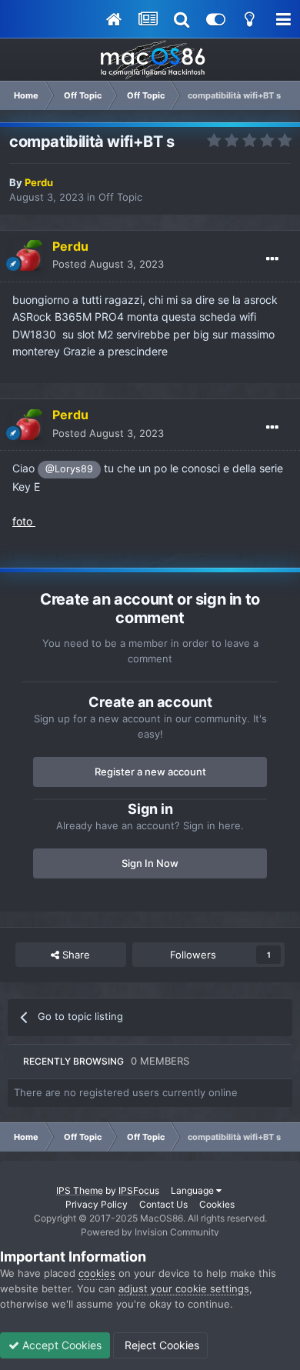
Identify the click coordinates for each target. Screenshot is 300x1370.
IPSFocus (138, 1190)
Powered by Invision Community (150, 1232)
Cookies (217, 1204)
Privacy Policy (96, 1204)
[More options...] (272, 259)
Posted (108, 264)
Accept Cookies (60, 1345)
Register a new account (150, 771)
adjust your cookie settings (183, 1288)
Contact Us (163, 1204)
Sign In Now (150, 863)
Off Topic (120, 197)
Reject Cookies (160, 1345)
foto (23, 521)
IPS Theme (79, 1190)
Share (74, 954)
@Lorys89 (69, 469)
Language (193, 1190)
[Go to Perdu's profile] (27, 255)
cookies (96, 1273)
